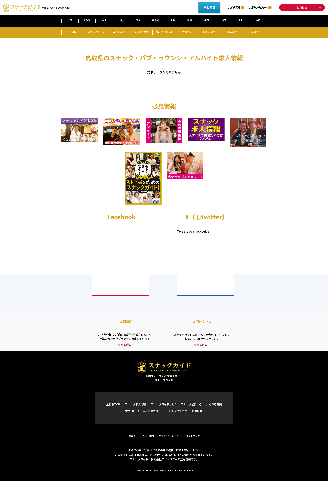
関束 (138, 20)
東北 (104, 20)
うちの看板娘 (141, 31)
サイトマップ (193, 436)
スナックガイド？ (96, 31)
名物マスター (209, 31)
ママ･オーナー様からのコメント (144, 411)
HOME (73, 31)
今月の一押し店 (164, 31)
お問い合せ (198, 411)
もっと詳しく (126, 344)
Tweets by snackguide (193, 231)
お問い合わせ (258, 7)
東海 (172, 20)
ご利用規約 (148, 436)
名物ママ (186, 31)
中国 (206, 20)
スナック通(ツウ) (191, 404)
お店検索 (302, 7)
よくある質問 (214, 404)
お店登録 (234, 7)
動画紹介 (232, 31)
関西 (189, 20)
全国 (70, 20)
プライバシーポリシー (169, 436)
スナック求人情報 (135, 404)
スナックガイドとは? (163, 404)
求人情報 (255, 31)
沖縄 (258, 20)
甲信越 (155, 20)
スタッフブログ (177, 411)
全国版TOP (113, 404)
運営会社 (133, 436)
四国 (224, 20)
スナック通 (118, 31)
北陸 (121, 20)
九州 (241, 20)
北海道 (87, 20)
